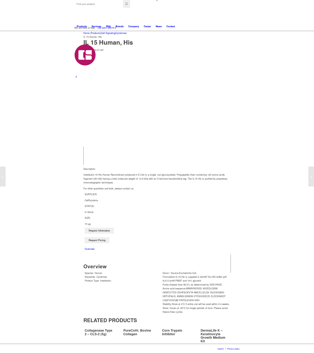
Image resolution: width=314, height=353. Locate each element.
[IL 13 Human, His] (3, 176)
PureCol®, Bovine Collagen (137, 332)
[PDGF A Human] (311, 176)
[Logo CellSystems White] (127, 55)
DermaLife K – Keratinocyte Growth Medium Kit (213, 335)
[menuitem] (81, 26)
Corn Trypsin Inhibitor (172, 332)
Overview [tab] (89, 249)
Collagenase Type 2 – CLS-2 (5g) (98, 332)
